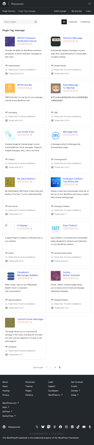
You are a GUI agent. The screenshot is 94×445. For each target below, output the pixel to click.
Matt (5, 407)
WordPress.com (10, 403)
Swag (75, 395)
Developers (53, 390)
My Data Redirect (26, 178)
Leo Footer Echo (25, 132)
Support (51, 386)
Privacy (5, 395)
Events (74, 386)
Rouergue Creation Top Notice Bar (73, 180)
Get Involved (77, 382)
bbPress (7, 411)
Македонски (14, 427)
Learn (50, 382)
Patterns (29, 395)
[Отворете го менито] (90, 3)
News (5, 386)
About (5, 382)
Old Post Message (72, 38)
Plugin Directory (8, 11)
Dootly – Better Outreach (71, 273)
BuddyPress (9, 416)
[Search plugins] (35, 21)
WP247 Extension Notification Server (27, 39)
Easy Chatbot (70, 225)
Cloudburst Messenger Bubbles (27, 273)
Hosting (5, 390)
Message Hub (70, 132)
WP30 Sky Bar (24, 85)
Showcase (30, 382)
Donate (75, 390)
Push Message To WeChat (70, 86)
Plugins (28, 390)
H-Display (22, 225)
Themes (29, 386)
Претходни (38, 367)
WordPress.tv (55, 395)
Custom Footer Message (30, 319)
